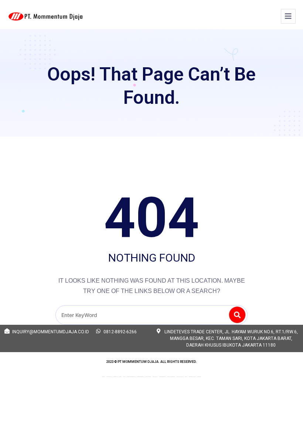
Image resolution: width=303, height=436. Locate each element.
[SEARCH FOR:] (151, 315)
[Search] (237, 314)
